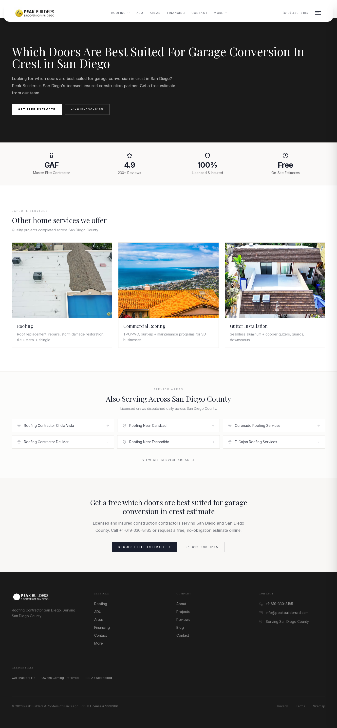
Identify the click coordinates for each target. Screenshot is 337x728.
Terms (300, 706)
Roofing (118, 13)
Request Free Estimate (142, 547)
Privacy (282, 706)
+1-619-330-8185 (87, 109)
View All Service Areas (166, 460)
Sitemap (319, 706)
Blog (180, 627)
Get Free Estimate (37, 109)
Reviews (183, 619)
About (181, 604)
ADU (139, 13)
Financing (176, 13)
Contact (199, 13)
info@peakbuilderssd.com (287, 612)
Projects (183, 612)
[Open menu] (317, 12)
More (218, 13)
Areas (155, 13)
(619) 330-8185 (295, 13)
